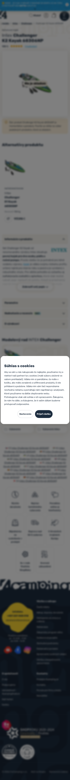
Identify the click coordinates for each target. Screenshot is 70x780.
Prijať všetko (44, 414)
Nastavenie (25, 414)
